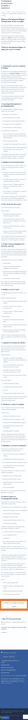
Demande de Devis (5, 665)
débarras (10, 37)
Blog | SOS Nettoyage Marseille (11, 619)
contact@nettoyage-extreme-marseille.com (9, 660)
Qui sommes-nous (5, 672)
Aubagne (16, 678)
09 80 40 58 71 (5, 717)
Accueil (3, 662)
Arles (13, 678)
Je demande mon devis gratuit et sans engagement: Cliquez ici (14, 604)
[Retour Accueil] (7, 4)
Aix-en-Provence (4, 678)
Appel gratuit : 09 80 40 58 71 (9, 656)
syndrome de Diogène (15, 73)
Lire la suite (3, 632)
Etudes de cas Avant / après (7, 667)
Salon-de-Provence (14, 681)
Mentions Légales (8, 712)
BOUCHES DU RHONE (21, 675)
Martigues (3, 681)
